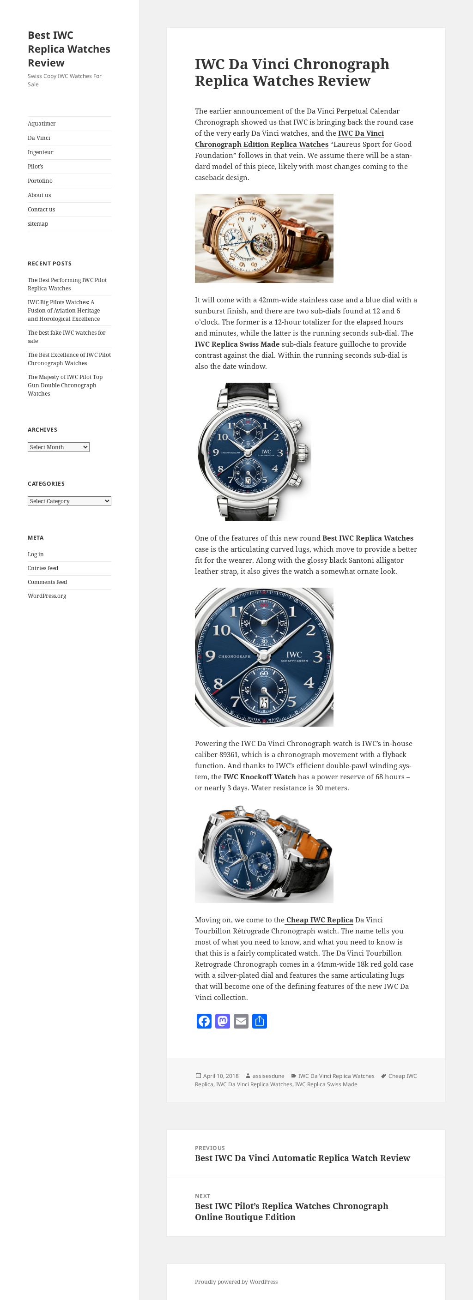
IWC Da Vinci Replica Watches (336, 1076)
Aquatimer (42, 123)
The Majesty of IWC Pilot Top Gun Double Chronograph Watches (65, 385)
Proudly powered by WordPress (236, 1282)
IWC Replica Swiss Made (326, 1084)
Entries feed (43, 568)
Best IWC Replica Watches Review (69, 48)
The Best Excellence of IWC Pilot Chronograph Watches (69, 359)
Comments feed (47, 582)
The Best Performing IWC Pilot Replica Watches (67, 284)
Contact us (41, 209)
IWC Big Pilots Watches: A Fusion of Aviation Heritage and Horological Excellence (64, 310)
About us (39, 195)
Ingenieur (41, 152)
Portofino (40, 181)
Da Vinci (39, 138)
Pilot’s (35, 166)
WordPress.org (47, 596)
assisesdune (269, 1076)
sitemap (38, 224)
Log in (36, 554)
